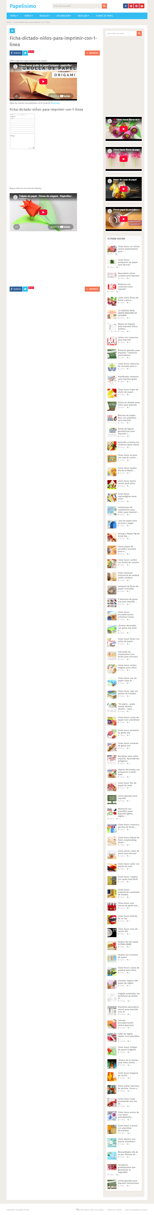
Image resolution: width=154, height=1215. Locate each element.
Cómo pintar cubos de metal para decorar (128, 852)
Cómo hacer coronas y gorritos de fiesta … (128, 825)
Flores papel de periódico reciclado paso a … (127, 549)
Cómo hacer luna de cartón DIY (128, 930)
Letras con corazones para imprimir (128, 338)
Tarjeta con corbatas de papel (128, 956)
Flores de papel (104, 15)
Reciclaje (83, 15)
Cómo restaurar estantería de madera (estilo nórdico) (128, 575)
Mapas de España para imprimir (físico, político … (128, 326)
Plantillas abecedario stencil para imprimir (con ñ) (128, 1009)
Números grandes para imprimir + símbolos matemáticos (129, 352)
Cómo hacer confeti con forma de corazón (128, 561)
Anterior (93, 53)
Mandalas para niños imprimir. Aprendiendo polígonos (128, 758)
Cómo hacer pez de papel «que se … (127, 679)
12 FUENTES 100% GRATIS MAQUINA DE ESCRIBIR (127, 313)
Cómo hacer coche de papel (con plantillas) (128, 718)
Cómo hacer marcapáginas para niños (127, 496)
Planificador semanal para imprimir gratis (128, 377)
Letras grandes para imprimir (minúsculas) (128, 1181)
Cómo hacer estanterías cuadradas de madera (129, 892)
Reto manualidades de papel (136, 1210)
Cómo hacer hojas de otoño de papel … (128, 390)
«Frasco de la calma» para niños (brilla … (128, 1061)
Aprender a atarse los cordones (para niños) (128, 443)
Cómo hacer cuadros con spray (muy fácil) (128, 878)
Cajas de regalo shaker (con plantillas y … (128, 1036)
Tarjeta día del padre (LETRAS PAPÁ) (128, 943)
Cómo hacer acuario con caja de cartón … (128, 456)
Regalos (43, 15)
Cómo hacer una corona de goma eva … (128, 904)
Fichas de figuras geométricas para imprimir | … (126, 431)
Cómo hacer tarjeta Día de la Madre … (127, 469)
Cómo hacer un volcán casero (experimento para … (129, 249)
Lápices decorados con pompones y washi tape (129, 772)
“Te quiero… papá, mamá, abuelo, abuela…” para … (126, 706)
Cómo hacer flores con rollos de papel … (128, 640)
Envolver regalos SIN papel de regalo (128, 981)
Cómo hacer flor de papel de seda (127, 784)
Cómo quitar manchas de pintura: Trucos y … (128, 1087)
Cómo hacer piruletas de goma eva (128, 731)
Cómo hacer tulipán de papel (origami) (127, 1048)
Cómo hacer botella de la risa (127, 917)
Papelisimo (23, 6)
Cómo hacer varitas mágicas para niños (127, 666)
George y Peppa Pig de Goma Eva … (128, 534)
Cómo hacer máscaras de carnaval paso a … (128, 364)
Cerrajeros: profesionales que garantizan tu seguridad (126, 1168)
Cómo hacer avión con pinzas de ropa (128, 865)
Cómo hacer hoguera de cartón (128, 1074)
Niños (28, 15)
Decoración (63, 15)
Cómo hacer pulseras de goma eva (128, 744)
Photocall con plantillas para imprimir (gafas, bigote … (125, 812)
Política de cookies (114, 1210)
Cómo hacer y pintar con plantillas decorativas (128, 1128)
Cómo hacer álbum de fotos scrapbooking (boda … (128, 840)
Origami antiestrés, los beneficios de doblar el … (129, 996)
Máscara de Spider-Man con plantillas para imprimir (127, 418)
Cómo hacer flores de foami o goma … (128, 298)
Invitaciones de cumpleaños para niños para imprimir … (128, 509)
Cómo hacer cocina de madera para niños (128, 968)
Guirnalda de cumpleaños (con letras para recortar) (128, 654)
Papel (13, 15)
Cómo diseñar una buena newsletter (126, 1140)
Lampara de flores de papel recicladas (128, 587)
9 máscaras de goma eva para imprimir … (128, 600)
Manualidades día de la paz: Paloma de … (128, 1153)
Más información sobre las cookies (90, 1210)
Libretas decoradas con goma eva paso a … (127, 628)
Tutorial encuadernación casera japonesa (126, 1023)
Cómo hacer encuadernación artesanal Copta (126, 614)
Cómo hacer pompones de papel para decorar (128, 262)
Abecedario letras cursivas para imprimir (128, 274)
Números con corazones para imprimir (125, 286)
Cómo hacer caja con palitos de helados (128, 692)
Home (9, 22)
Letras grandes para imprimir (127, 797)
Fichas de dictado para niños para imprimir (129, 403)
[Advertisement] (55, 170)
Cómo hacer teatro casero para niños (127, 482)
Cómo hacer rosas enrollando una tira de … (127, 1101)
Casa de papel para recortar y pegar (127, 521)
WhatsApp (55, 103)
